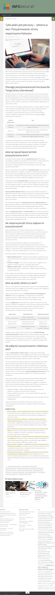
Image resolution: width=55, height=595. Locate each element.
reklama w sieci (8, 472)
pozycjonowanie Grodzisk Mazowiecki (14, 466)
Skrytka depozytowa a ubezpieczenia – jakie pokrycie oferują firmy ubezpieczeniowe (27, 513)
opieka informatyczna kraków (46, 547)
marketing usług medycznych (42, 539)
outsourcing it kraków (42, 549)
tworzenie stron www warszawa (47, 583)
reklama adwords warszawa (38, 470)
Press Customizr (15, 594)
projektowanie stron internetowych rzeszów (24, 470)
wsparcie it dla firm (47, 585)
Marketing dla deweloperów (43, 529)
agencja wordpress (49, 518)
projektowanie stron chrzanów (11, 470)
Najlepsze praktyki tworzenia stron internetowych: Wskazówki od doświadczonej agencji (7, 520)
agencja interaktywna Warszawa (44, 511)
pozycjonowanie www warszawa (11, 468)
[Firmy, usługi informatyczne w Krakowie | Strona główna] (18, 7)
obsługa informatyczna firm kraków (46, 544)
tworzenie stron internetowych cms (12, 474)
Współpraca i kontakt (6, 15)
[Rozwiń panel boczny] (1, 19)
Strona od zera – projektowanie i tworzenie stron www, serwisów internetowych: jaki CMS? (6, 534)
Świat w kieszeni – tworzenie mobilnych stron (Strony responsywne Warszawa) (27, 411)
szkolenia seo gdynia (48, 578)
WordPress (6, 594)
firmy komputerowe (43, 520)
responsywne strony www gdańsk (18, 472)
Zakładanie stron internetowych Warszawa (46, 588)
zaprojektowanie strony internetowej (25, 474)
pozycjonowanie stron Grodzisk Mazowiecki (29, 466)
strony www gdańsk (41, 472)
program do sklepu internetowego (23, 468)
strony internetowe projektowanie (31, 472)
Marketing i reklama (11, 18)
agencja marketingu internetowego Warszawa (46, 513)
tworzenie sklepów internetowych (44, 579)
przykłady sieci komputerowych (44, 563)
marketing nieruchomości (46, 532)
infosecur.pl (11, 37)
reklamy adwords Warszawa (46, 568)
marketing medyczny (50, 530)
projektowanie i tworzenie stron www (37, 468)
